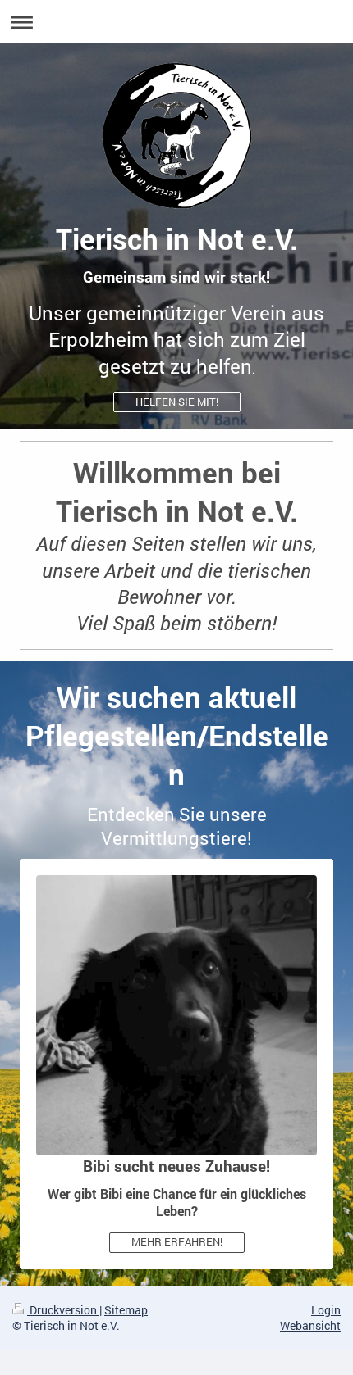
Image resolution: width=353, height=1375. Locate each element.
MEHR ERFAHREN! (176, 1241)
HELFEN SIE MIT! (176, 401)
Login (326, 1310)
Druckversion (63, 1310)
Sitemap (126, 1310)
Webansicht (310, 1325)
